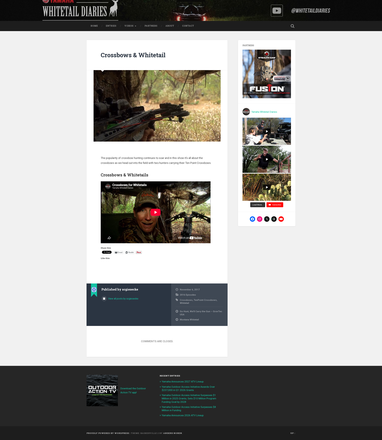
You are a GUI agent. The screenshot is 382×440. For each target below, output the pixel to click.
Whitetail (184, 303)
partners (151, 26)
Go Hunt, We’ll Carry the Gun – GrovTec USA (201, 313)
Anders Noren (172, 433)
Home (94, 26)
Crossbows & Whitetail (133, 55)
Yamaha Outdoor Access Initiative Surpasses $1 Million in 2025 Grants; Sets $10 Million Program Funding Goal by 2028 (189, 398)
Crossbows (186, 300)
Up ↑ (292, 433)
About (169, 26)
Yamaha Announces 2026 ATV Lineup (183, 415)
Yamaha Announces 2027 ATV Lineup (183, 381)
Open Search (292, 26)
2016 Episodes (188, 294)
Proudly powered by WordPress (108, 433)
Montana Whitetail (189, 319)
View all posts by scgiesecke (123, 298)
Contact (188, 26)
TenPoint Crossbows (205, 300)
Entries (111, 26)
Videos (129, 26)
